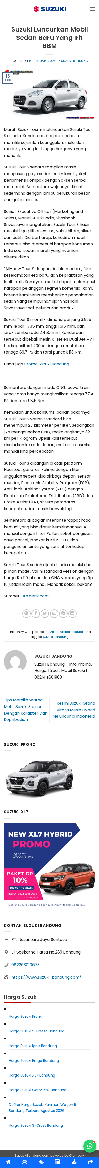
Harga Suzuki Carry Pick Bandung (38, 1090)
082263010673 (25, 965)
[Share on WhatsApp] (26, 613)
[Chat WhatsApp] (89, 1146)
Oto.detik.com (35, 596)
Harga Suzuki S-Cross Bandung (36, 1125)
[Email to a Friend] (54, 613)
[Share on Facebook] (35, 613)
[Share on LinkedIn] (72, 613)
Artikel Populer (72, 631)
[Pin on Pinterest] (63, 613)
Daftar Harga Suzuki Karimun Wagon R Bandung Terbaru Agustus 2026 (42, 1107)
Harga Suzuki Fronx (25, 1016)
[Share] (90, 1162)
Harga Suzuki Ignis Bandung (33, 1045)
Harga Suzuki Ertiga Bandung (34, 1060)
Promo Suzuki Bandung (46, 364)
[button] (92, 9)
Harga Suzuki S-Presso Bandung (36, 1031)
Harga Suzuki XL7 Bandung (32, 1075)
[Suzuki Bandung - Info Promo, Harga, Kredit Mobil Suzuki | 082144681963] (49, 9)
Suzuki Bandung (74, 61)
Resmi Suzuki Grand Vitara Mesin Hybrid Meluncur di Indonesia (73, 709)
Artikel (53, 631)
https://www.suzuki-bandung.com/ (46, 977)
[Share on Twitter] (45, 613)
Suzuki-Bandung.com (32, 1155)
